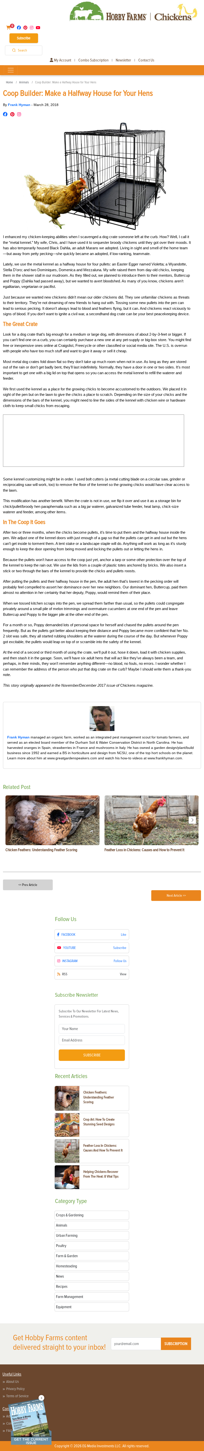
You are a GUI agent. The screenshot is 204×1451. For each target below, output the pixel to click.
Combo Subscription (93, 60)
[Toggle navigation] (11, 70)
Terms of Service (17, 1396)
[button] (192, 820)
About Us (12, 1381)
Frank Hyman (19, 105)
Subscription (175, 1343)
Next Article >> (176, 895)
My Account (62, 60)
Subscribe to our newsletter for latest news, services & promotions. (89, 1014)
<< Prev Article (27, 885)
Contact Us (146, 60)
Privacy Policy (15, 1389)
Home (9, 82)
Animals (24, 82)
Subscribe (23, 38)
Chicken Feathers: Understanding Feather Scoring (98, 1097)
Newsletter (123, 60)
